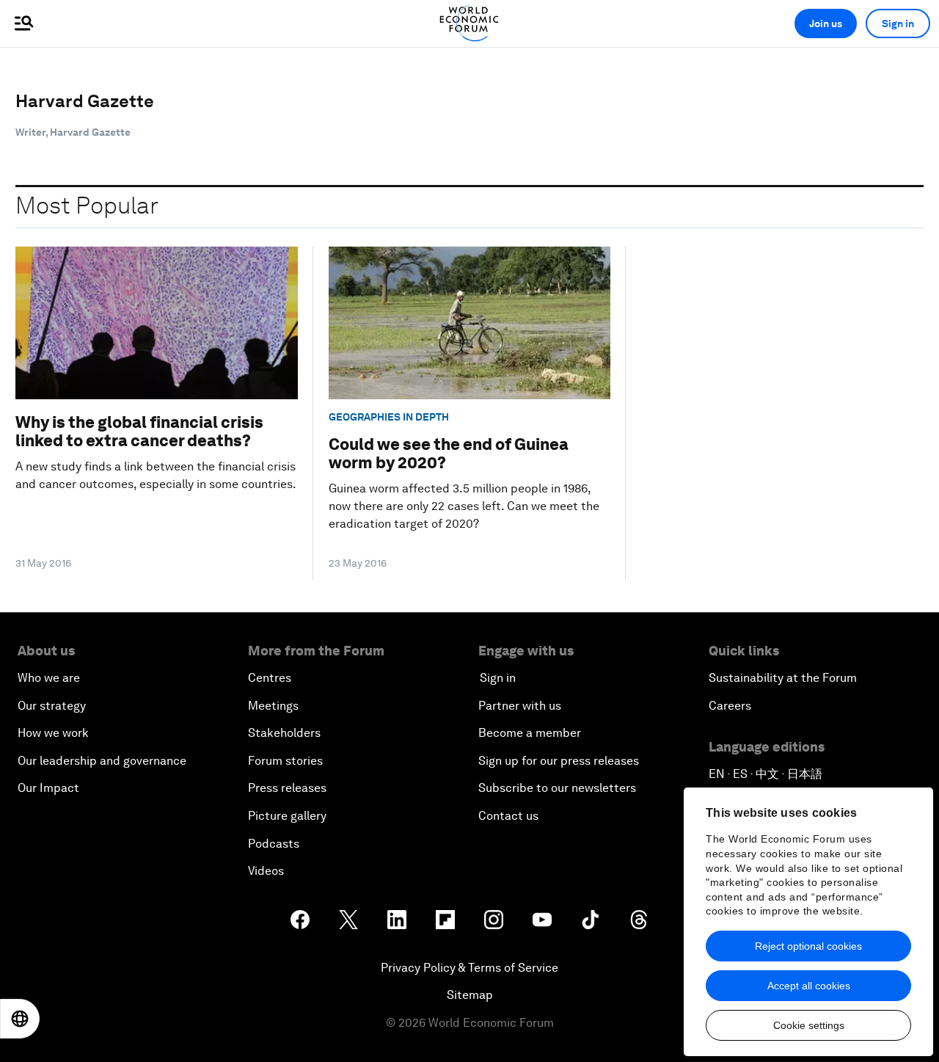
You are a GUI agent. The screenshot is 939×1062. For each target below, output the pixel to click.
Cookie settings (808, 1025)
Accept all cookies (808, 986)
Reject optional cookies (808, 946)
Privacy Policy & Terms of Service (469, 968)
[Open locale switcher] (20, 1019)
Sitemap (470, 995)
